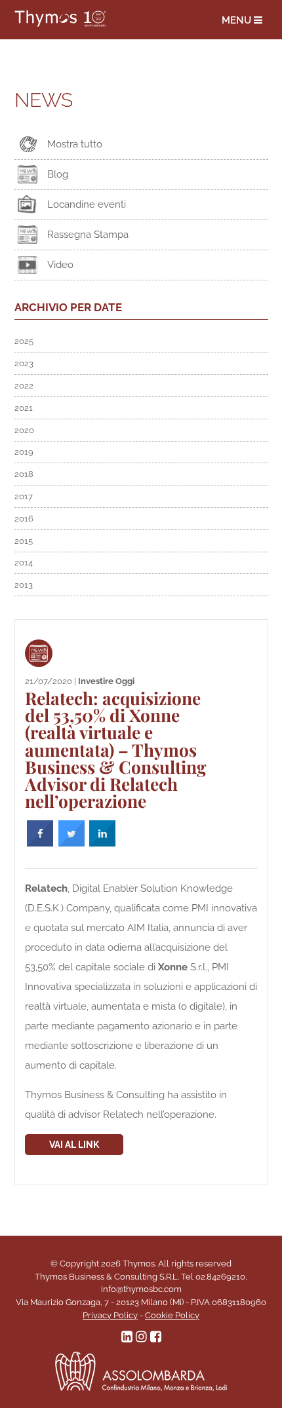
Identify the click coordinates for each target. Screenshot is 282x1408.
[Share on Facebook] (40, 843)
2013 (23, 585)
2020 (24, 430)
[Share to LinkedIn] (102, 843)
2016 (23, 518)
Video (60, 265)
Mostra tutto (74, 144)
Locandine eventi (86, 204)
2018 (23, 474)
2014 (23, 562)
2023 (23, 363)
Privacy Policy (110, 1315)
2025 (23, 341)
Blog (57, 174)
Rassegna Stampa (88, 234)
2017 (23, 496)
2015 (23, 541)
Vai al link (74, 1144)
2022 (23, 385)
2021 (23, 408)
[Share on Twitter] (71, 843)
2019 (23, 452)
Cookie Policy (172, 1315)
